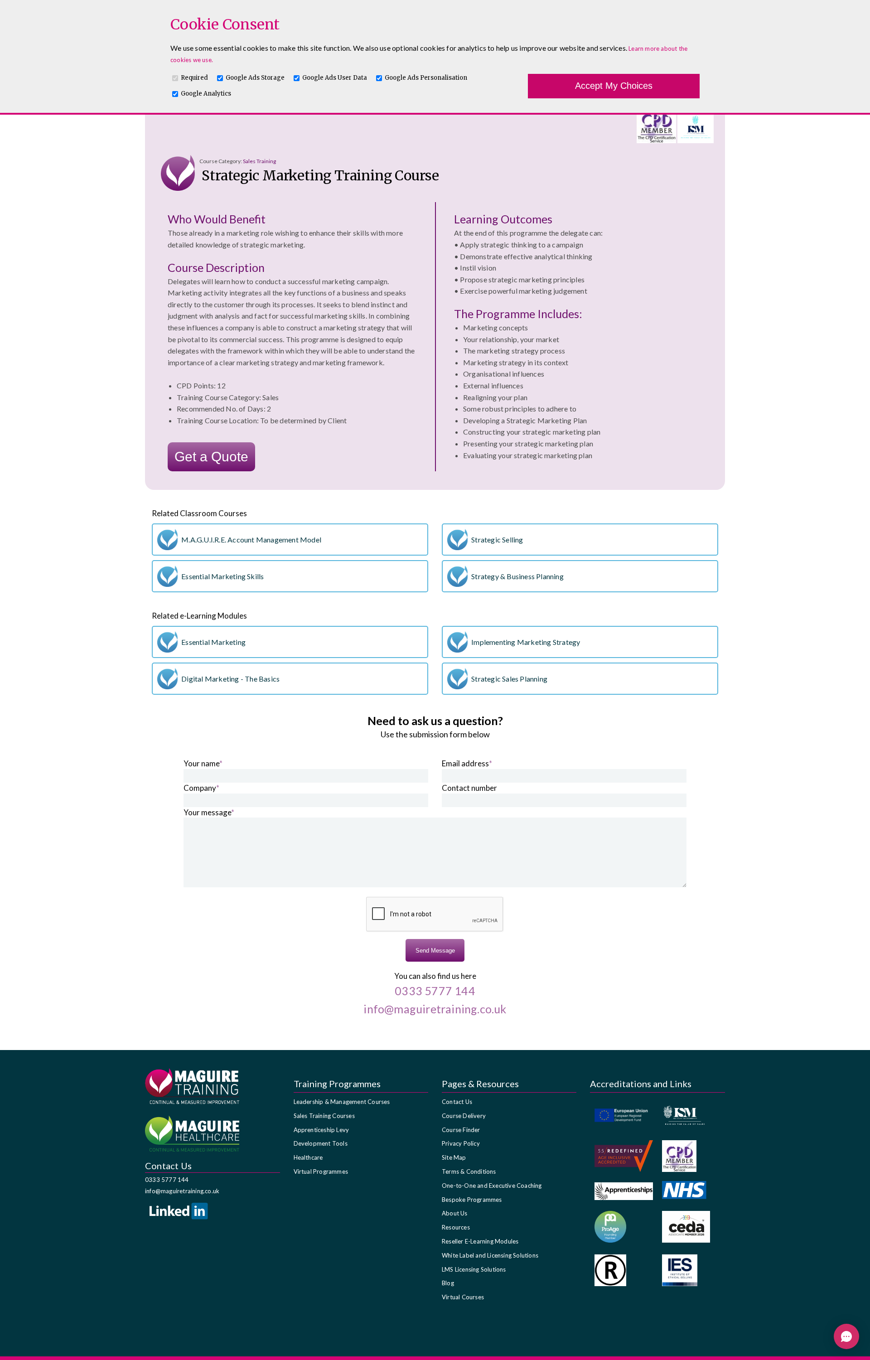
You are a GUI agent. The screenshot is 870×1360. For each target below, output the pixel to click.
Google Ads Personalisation (426, 78)
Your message (209, 812)
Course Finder (461, 1129)
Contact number (469, 788)
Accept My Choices (613, 86)
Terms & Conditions (469, 1171)
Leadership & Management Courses (342, 1101)
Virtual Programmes (321, 1171)
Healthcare (308, 1157)
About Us (455, 1213)
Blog (448, 1283)
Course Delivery (464, 1115)
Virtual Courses (463, 1297)
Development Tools (321, 1143)
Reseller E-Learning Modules (480, 1241)
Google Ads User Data (334, 78)
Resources (456, 1227)
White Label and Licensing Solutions (490, 1255)
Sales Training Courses (324, 1115)
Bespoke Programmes (472, 1199)
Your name (203, 763)
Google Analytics (206, 93)
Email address (467, 763)
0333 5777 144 (167, 1179)
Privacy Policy (461, 1143)
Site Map (454, 1157)
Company (201, 788)
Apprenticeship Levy (321, 1129)
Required (194, 78)
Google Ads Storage (255, 78)
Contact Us (457, 1101)
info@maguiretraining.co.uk (182, 1191)
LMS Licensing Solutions (474, 1269)
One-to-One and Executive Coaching (492, 1185)
